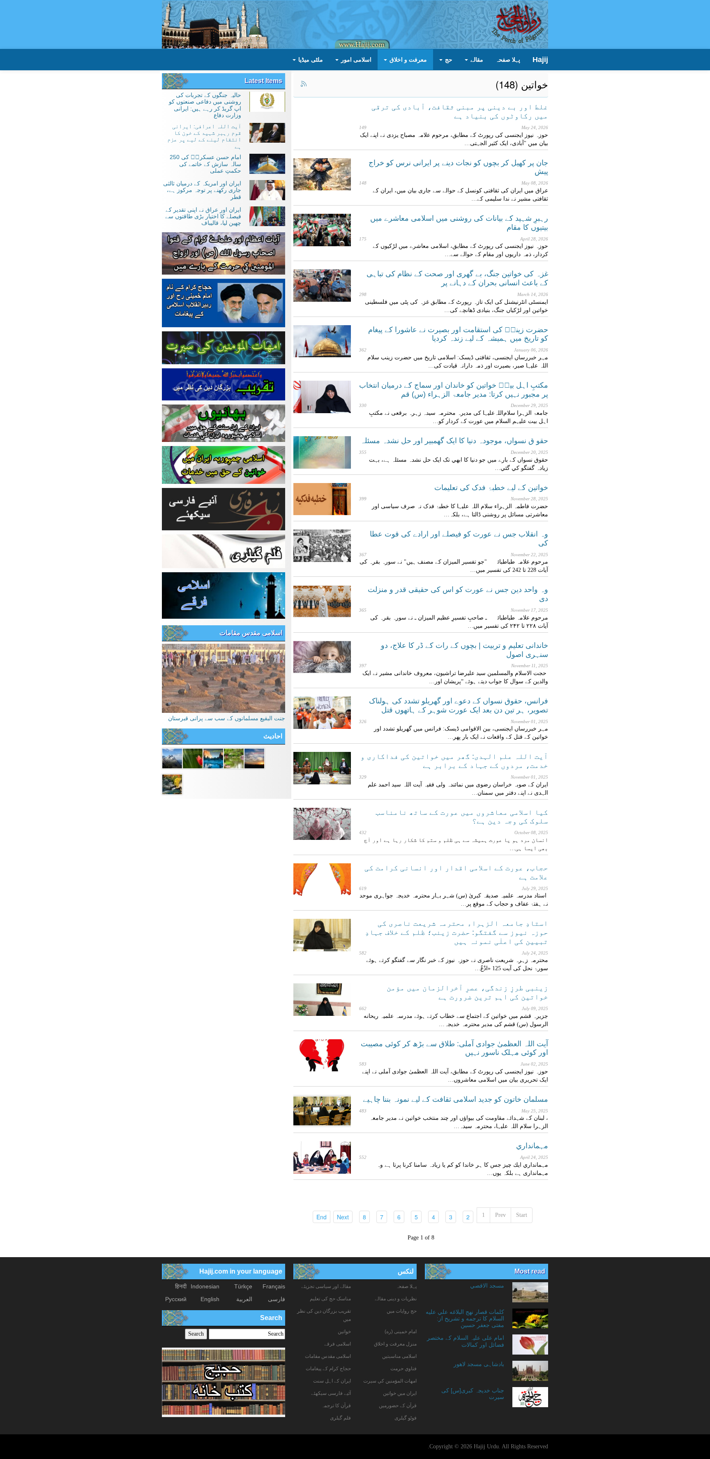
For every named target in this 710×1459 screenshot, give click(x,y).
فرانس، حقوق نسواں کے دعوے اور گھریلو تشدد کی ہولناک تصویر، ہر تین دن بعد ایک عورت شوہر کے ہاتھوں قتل (458, 705)
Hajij (540, 59)
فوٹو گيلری (405, 1418)
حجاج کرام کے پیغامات (328, 1368)
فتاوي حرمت (403, 1368)
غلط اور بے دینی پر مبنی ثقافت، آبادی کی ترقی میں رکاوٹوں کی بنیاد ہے (459, 111)
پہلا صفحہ (508, 59)
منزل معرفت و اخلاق (395, 1344)
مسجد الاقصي (487, 1285)
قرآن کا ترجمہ (336, 1405)
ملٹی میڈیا (310, 59)
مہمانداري (532, 1146)
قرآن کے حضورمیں (398, 1405)
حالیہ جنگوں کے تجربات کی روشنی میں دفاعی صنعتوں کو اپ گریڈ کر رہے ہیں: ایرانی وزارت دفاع (205, 105)
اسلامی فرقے (337, 1344)
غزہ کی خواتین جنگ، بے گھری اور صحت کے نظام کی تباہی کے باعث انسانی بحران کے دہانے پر (457, 278)
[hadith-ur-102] (172, 783)
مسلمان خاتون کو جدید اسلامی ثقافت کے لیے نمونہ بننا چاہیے (455, 1099)
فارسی (276, 1299)
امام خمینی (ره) (401, 1331)
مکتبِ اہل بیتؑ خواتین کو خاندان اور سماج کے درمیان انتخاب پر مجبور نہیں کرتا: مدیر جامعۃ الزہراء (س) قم (453, 389)
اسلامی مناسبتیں (399, 1356)
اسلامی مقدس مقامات (250, 632)
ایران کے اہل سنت (332, 1381)
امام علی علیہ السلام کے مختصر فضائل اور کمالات (465, 1341)
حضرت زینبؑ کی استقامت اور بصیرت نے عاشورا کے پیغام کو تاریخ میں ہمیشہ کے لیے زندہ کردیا (458, 334)
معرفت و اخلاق (407, 59)
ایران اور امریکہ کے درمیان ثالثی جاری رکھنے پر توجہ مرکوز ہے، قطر (202, 190)
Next (341, 1216)
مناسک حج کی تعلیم (330, 1299)
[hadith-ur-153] (192, 757)
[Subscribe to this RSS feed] (303, 84)
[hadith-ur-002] (172, 757)
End (320, 1216)
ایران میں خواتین (400, 1393)
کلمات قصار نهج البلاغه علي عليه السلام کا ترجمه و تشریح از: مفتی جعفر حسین (465, 1319)
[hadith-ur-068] (234, 757)
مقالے (476, 59)
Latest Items (263, 80)
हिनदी (181, 1286)
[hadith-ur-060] (254, 757)
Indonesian (205, 1286)
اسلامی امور (355, 59)
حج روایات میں (402, 1311)
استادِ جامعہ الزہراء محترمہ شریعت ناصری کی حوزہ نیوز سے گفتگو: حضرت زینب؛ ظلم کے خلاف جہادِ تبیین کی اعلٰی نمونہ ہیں (456, 932)
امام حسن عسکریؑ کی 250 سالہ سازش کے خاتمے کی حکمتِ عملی (205, 164)
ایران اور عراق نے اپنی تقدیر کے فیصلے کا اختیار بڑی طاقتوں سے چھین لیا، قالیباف (203, 216)
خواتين (344, 1331)
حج (447, 59)
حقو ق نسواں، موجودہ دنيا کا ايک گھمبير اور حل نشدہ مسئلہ (454, 441)
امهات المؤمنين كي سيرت (390, 1381)
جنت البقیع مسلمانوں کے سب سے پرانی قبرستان (226, 718)
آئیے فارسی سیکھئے (331, 1393)
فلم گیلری (340, 1418)
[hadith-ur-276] (213, 757)
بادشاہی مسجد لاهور (479, 1364)
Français (274, 1286)
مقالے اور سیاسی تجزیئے (326, 1286)
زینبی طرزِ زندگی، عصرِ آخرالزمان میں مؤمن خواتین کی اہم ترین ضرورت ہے (467, 992)
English (210, 1299)
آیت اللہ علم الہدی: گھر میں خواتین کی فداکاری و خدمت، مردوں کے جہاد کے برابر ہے (454, 761)
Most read (529, 1271)
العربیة (244, 1299)
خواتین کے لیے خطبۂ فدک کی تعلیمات (491, 487)
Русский (176, 1299)
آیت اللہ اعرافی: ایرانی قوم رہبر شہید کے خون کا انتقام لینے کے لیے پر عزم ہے (204, 136)
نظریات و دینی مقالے (396, 1299)
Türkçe (243, 1286)
